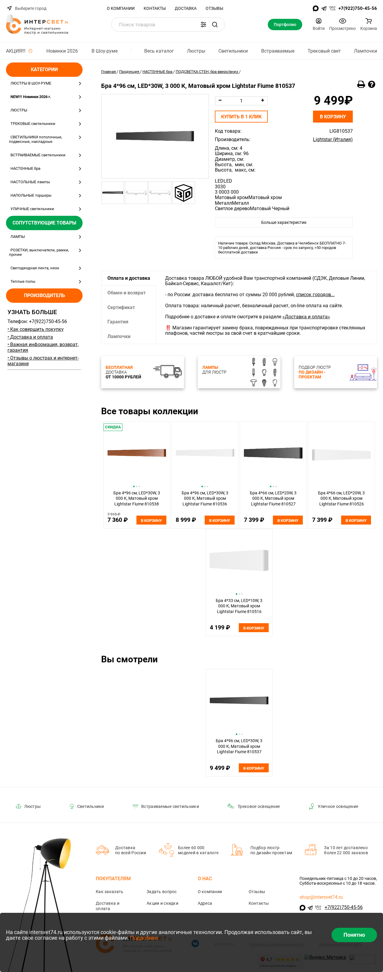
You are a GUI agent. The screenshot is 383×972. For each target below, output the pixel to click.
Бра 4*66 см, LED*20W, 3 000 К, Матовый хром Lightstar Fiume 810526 (341, 498)
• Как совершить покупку (35, 329)
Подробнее (144, 938)
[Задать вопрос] (371, 85)
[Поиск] (214, 24)
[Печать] (361, 84)
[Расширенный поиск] (203, 24)
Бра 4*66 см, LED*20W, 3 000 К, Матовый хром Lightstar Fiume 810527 (273, 498)
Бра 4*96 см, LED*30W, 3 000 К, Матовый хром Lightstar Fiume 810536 (205, 498)
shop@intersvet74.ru (321, 897)
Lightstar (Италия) (333, 139)
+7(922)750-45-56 (357, 8)
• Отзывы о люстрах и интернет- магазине (43, 360)
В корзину (333, 117)
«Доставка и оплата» (306, 317)
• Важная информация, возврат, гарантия (43, 347)
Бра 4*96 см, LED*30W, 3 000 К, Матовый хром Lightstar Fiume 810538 (136, 498)
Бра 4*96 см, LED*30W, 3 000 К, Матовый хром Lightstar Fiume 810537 (239, 746)
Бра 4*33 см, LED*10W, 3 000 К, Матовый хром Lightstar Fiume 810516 (239, 606)
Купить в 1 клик (241, 117)
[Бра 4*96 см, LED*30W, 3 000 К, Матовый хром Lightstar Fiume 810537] (155, 136)
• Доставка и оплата (30, 337)
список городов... (315, 294)
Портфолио (285, 24)
